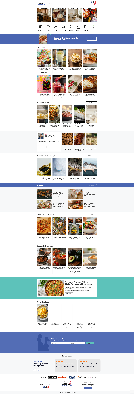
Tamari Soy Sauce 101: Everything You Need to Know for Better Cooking (44, 178)
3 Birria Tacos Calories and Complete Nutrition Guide (91, 325)
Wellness (50, 4)
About (63, 388)
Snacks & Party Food (78, 31)
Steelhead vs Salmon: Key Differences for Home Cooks (74, 178)
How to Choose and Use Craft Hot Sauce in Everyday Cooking (89, 205)
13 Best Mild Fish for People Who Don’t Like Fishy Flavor (58, 205)
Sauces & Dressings (71, 31)
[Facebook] (91, 2)
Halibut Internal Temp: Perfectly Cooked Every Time (79, 126)
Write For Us (74, 388)
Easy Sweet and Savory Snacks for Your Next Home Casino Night (58, 194)
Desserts (56, 30)
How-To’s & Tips (65, 3)
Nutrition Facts (86, 31)
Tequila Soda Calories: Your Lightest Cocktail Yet (91, 148)
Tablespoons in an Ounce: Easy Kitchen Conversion (91, 126)
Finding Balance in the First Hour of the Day (89, 194)
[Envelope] (95, 2)
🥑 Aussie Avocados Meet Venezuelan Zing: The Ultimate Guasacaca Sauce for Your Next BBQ (74, 270)
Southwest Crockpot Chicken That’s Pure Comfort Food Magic (78, 283)
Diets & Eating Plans (48, 31)
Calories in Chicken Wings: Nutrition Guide (55, 325)
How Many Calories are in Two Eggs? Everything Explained (79, 326)
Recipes (79, 3)
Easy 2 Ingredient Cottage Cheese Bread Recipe (89, 96)
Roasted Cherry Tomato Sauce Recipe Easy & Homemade (59, 269)
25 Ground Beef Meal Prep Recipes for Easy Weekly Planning (74, 237)
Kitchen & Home (51, 3)
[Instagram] (93, 2)
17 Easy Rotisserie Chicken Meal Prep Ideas (59, 236)
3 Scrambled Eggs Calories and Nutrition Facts (42, 325)
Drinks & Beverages (59, 8)
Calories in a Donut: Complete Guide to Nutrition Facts (67, 325)
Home (58, 388)
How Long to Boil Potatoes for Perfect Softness (42, 125)
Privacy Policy (73, 392)
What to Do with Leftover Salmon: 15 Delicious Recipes (54, 126)
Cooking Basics (73, 3)
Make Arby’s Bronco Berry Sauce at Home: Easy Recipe (59, 96)
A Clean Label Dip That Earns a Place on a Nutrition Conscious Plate (79, 148)
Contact (67, 388)
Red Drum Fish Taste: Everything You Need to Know (90, 178)
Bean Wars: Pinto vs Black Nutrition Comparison (75, 96)
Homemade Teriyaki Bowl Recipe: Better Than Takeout (90, 237)
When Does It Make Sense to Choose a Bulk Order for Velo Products (59, 178)
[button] (34, 370)
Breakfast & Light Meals (40, 31)
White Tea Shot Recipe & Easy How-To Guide (59, 69)
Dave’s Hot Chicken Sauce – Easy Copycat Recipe (90, 70)
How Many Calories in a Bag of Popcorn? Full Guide (75, 70)
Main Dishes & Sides (63, 31)
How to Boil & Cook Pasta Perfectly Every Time (44, 237)
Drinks (85, 3)
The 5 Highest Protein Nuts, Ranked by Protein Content (68, 148)
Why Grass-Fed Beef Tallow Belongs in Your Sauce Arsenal (44, 269)
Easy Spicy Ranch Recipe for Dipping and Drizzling (90, 269)
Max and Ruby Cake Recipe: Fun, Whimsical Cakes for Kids (44, 96)
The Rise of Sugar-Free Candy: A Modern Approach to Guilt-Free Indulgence (44, 70)
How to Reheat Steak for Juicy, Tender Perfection (67, 125)
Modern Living (58, 3)
